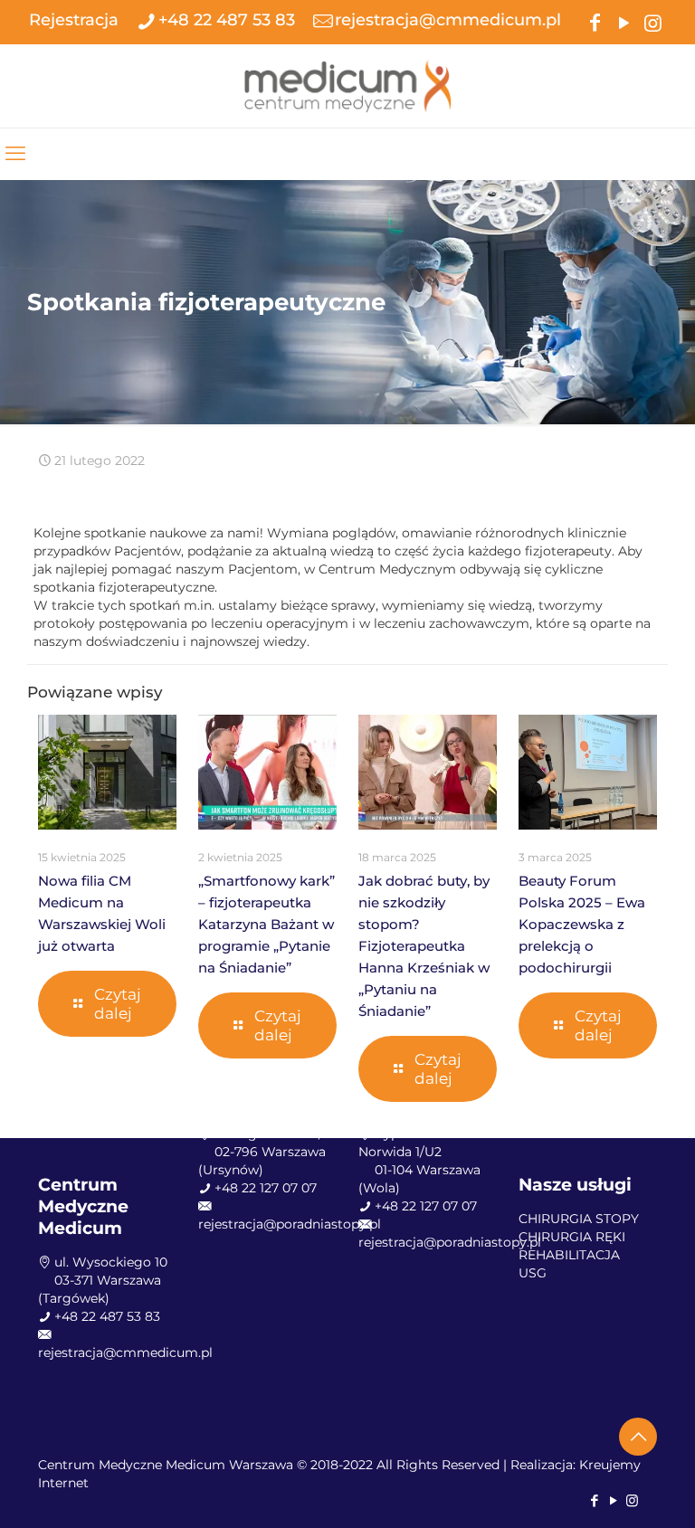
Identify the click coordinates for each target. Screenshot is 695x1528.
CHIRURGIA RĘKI (572, 1237)
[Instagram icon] (652, 21)
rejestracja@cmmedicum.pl (448, 20)
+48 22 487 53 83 (226, 20)
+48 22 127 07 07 (265, 1188)
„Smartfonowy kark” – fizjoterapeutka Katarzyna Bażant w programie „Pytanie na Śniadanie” (266, 924)
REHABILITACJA (569, 1255)
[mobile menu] (15, 153)
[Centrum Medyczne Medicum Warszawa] (347, 85)
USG (533, 1273)
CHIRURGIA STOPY (579, 1218)
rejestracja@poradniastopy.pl (289, 1224)
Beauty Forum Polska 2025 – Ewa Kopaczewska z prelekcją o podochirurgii (582, 924)
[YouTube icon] (623, 21)
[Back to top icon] (638, 1437)
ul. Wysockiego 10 (110, 1262)
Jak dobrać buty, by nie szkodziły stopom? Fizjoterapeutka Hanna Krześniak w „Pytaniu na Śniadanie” (424, 946)
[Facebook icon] (595, 21)
